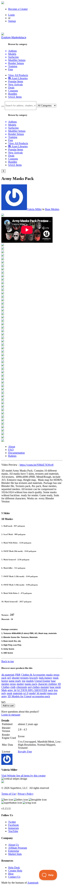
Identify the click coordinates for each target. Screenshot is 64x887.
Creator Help (15, 870)
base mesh (55, 687)
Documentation (16, 452)
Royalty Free (25, 751)
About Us (13, 844)
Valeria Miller (34, 209)
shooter (16, 677)
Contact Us (14, 876)
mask (56, 677)
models (30, 680)
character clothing (47, 684)
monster (44, 687)
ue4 (30, 687)
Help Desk (14, 867)
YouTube (13, 831)
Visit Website (8, 775)
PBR (17, 674)
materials (18, 693)
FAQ (11, 449)
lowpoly (33, 677)
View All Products (18, 75)
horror (4, 680)
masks (49, 674)
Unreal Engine (42, 680)
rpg (23, 680)
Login (11, 14)
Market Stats (15, 854)
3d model (41, 693)
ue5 (9, 677)
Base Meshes (52, 209)
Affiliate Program (17, 847)
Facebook (13, 825)
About (11, 446)
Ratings (12, 455)
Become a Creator (18, 9)
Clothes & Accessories (33, 674)
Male (4, 690)
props (13, 684)
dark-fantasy (45, 677)
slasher (20, 684)
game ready (15, 680)
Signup (12, 21)
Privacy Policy (25, 793)
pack (50, 690)
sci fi (25, 693)
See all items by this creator (31, 775)
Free (10, 69)
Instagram (13, 828)
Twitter (12, 821)
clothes (36, 687)
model (32, 693)
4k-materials (8, 674)
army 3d (12, 690)
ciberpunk (21, 687)
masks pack (31, 684)
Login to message (10, 714)
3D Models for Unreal (19, 696)
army (4, 696)
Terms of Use (8, 793)
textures (24, 677)
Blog (10, 873)
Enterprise (13, 850)
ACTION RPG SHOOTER (32, 690)
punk (9, 693)
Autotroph (32, 882)
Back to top (7, 661)
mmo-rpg (52, 693)
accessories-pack (41, 696)
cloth (13, 687)
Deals (11, 87)
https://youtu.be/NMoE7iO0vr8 (36, 464)
